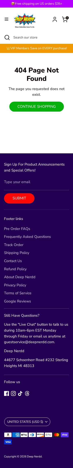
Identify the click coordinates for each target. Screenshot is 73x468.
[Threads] (27, 393)
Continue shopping (36, 106)
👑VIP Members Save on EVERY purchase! (36, 48)
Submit (19, 198)
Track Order (13, 244)
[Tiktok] (20, 393)
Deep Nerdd (34, 456)
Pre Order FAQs (17, 228)
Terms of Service (17, 293)
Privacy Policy (15, 285)
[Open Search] (6, 37)
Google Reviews (17, 301)
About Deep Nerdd (19, 277)
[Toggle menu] (6, 19)
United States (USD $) (25, 422)
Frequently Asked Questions (27, 236)
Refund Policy (15, 269)
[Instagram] (13, 393)
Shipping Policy (16, 252)
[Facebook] (6, 393)
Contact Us (13, 260)
